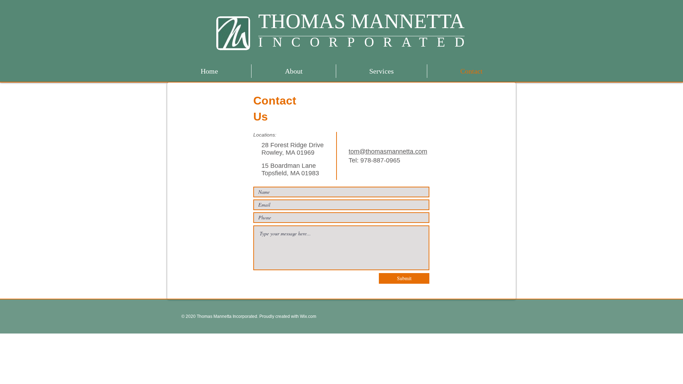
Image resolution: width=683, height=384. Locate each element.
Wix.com (307, 316)
